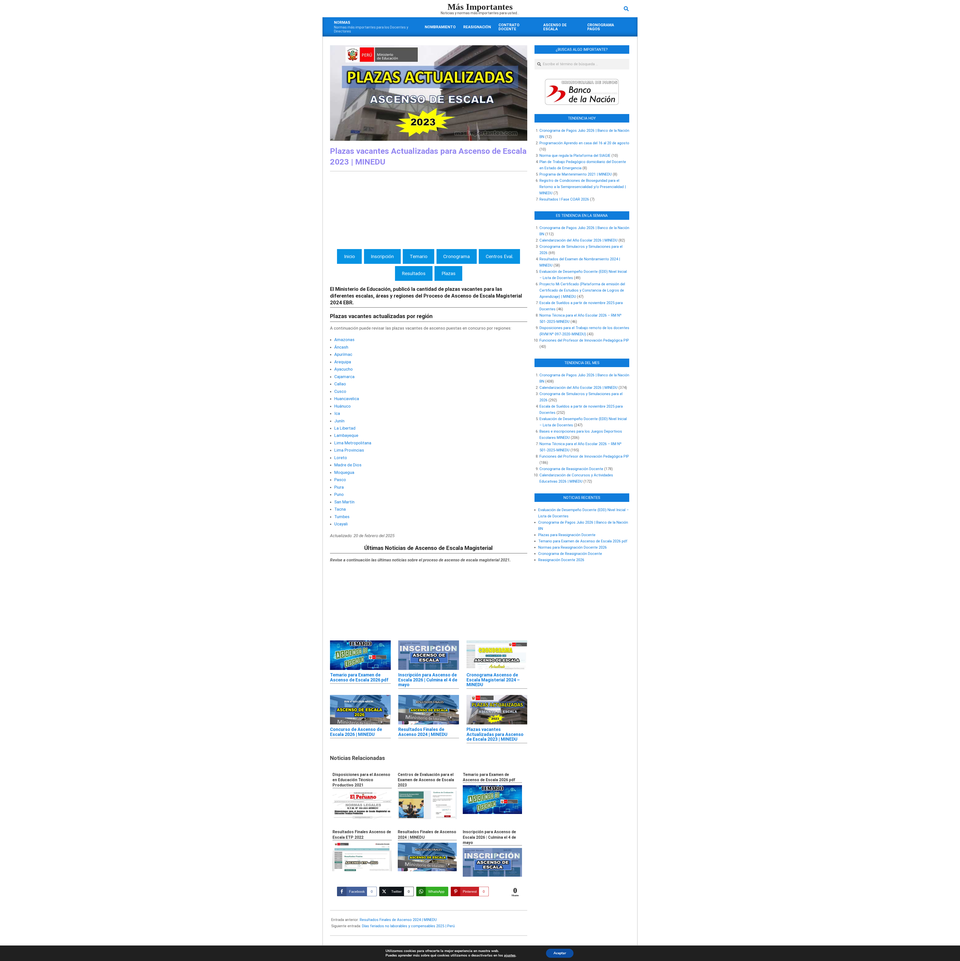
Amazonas (344, 339)
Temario (419, 256)
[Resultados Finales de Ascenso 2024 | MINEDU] (427, 857)
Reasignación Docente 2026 (561, 560)
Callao (340, 383)
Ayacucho (343, 369)
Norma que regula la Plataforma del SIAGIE (575, 155)
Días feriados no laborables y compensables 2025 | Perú (408, 926)
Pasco (340, 479)
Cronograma (456, 256)
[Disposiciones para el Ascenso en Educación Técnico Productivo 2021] (362, 805)
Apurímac (343, 354)
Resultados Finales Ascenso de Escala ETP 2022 (361, 834)
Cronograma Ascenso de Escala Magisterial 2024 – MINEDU (493, 679)
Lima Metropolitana (352, 442)
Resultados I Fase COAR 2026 (564, 199)
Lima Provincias (349, 450)
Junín (339, 420)
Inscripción (382, 256)
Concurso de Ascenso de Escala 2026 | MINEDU (356, 732)
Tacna (340, 509)
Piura (339, 487)
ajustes (510, 955)
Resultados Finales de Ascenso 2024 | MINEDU (423, 732)
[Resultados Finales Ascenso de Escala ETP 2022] (362, 857)
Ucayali (341, 523)
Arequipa (342, 361)
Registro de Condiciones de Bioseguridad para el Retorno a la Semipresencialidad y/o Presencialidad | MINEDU (583, 186)
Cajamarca (344, 376)
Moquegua (344, 472)
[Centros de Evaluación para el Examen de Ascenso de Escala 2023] (427, 805)
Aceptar (560, 953)
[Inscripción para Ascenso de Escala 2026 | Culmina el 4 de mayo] (492, 862)
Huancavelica (346, 398)
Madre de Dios (348, 464)
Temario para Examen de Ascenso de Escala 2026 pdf (359, 677)
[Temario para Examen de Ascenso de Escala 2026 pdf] (492, 799)
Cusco (340, 391)
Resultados (414, 273)
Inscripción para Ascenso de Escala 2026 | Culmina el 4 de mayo (427, 679)
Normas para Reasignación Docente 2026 (572, 547)
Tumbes (342, 516)
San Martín (344, 501)
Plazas (449, 273)
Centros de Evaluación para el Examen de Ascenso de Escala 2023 (426, 780)
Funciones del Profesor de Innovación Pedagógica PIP (584, 340)
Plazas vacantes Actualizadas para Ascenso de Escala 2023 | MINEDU (495, 734)
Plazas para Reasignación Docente (567, 535)
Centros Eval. (499, 256)
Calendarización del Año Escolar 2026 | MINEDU (579, 240)
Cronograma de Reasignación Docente (571, 469)
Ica (337, 413)
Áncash (341, 347)
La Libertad (345, 428)
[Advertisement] (428, 211)
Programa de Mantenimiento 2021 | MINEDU (576, 174)
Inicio (349, 256)
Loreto (340, 457)
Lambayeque (346, 435)
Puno (339, 494)
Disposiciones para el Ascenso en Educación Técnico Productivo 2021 (361, 780)
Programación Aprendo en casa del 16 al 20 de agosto (584, 143)
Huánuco (342, 406)
